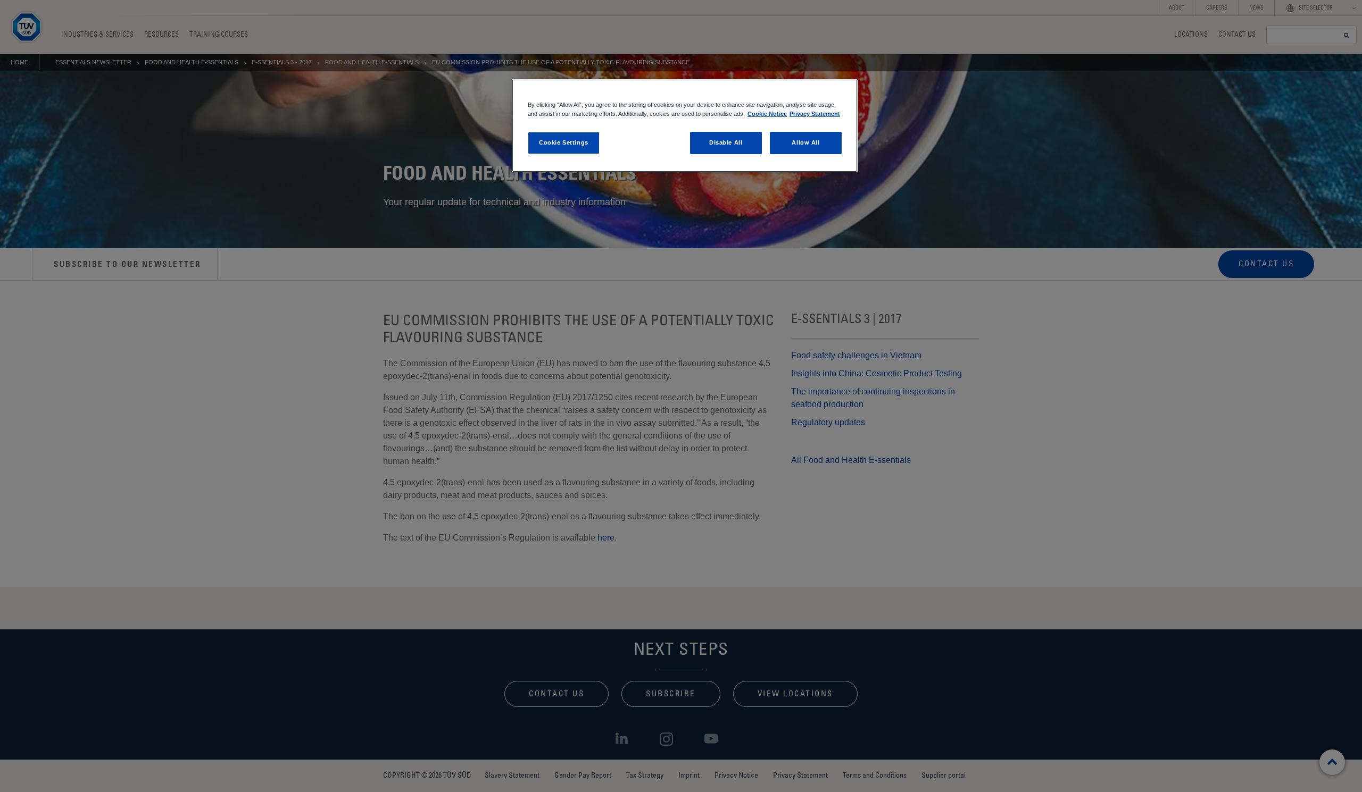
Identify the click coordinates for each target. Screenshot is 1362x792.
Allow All (805, 142)
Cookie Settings (563, 142)
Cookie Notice (767, 114)
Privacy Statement (815, 114)
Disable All (725, 142)
